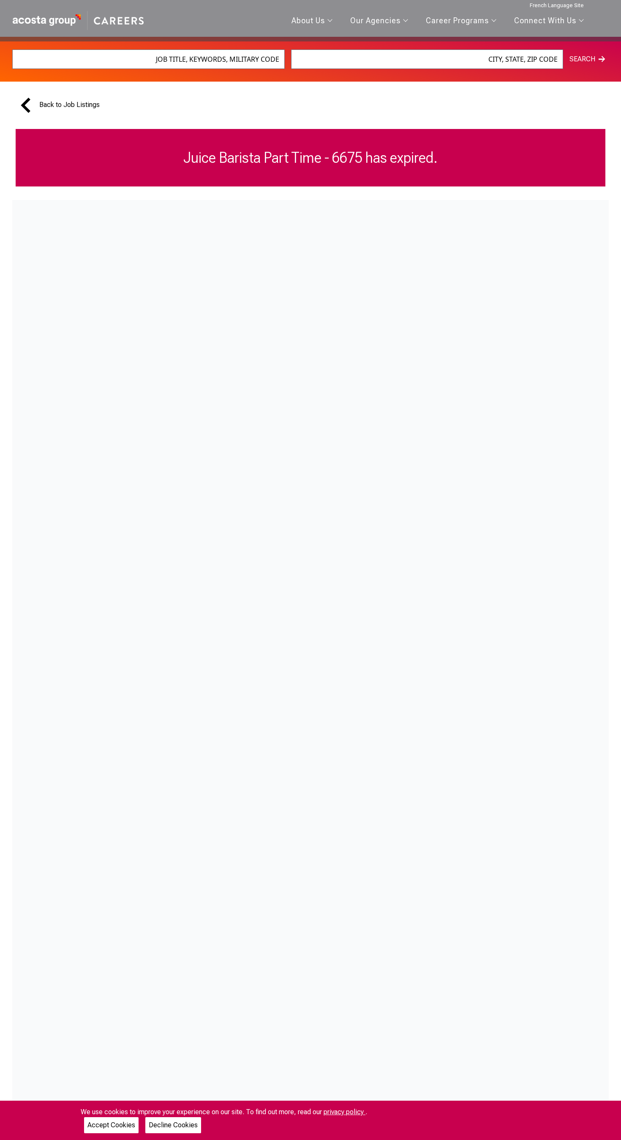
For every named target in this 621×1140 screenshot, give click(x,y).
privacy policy (344, 1112)
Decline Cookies (173, 1125)
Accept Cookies (111, 1125)
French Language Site (557, 5)
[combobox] (148, 59)
